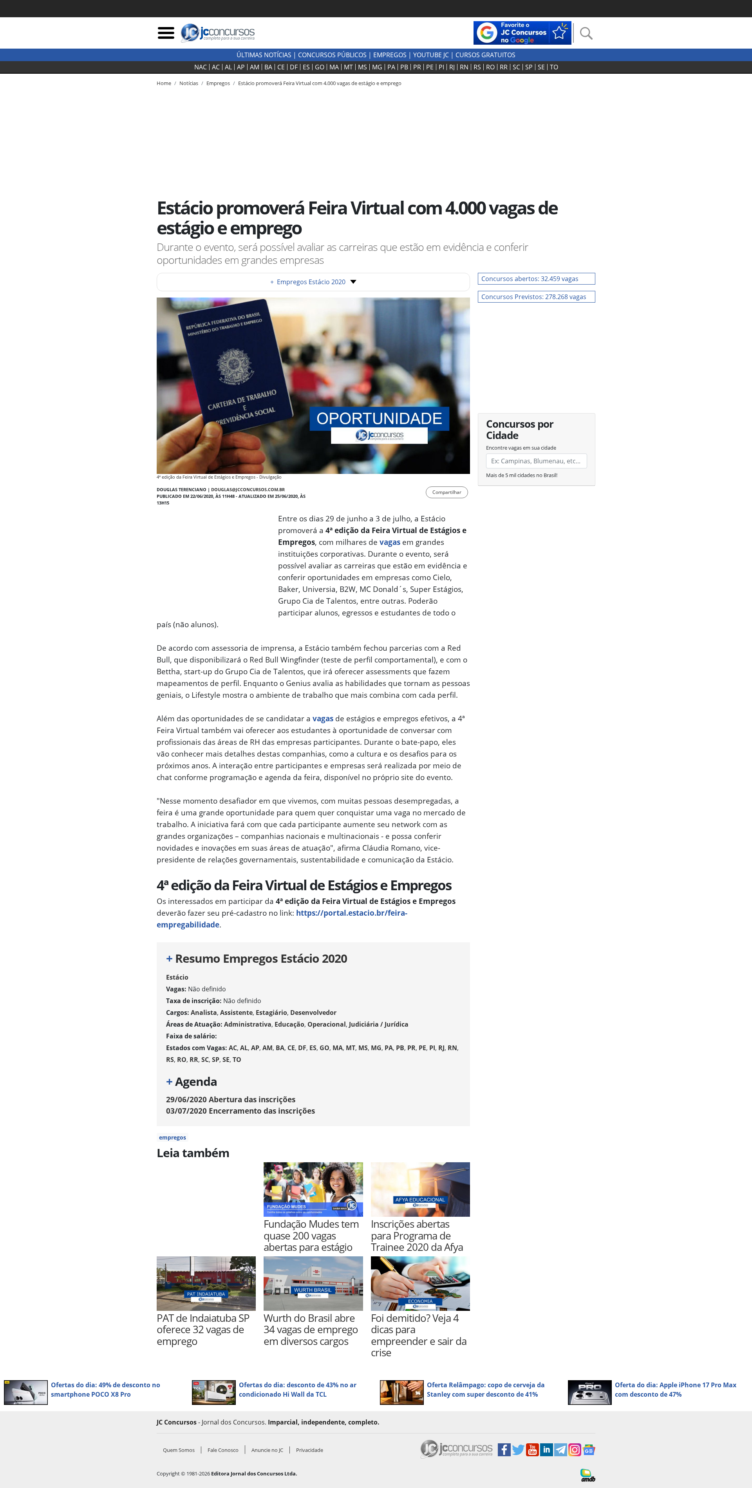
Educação (289, 1024)
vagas (390, 542)
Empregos (390, 55)
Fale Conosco (223, 1450)
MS (362, 67)
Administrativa (247, 1024)
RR (504, 67)
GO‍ (319, 67)
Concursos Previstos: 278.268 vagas (533, 296)
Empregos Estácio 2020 (307, 282)
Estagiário (271, 1012)
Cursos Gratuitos (485, 55)
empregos (172, 1137)
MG (377, 67)
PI (441, 67)
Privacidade (309, 1450)
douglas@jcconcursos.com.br (248, 489)
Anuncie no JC (267, 1450)
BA (268, 67)
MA (334, 67)
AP (241, 67)
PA (391, 67)
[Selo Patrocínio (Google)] (522, 32)
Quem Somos (179, 1450)
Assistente (236, 1012)
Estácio (177, 977)
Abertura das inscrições (230, 1099)
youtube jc (431, 55)
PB (404, 67)
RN (464, 67)
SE (541, 67)
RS (477, 67)
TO (554, 67)
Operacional (326, 1024)
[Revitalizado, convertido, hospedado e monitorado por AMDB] (587, 1474)
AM (254, 67)
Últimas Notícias (264, 55)
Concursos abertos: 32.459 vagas (529, 278)
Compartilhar (446, 492)
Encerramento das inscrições (240, 1110)
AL (228, 67)
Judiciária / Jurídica (379, 1024)
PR (417, 67)
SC (516, 67)
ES (306, 67)
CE (281, 67)
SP (529, 67)
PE (430, 67)
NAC (200, 67)
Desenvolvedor (313, 1012)
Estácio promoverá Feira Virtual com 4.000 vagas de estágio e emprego (319, 83)
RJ (452, 67)
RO (490, 67)
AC (216, 67)
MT (348, 67)
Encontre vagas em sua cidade (521, 447)
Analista (204, 1012)
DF (294, 67)
